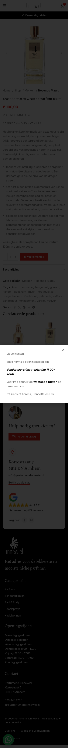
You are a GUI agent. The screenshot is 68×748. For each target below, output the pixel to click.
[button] (62, 350)
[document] (34, 374)
